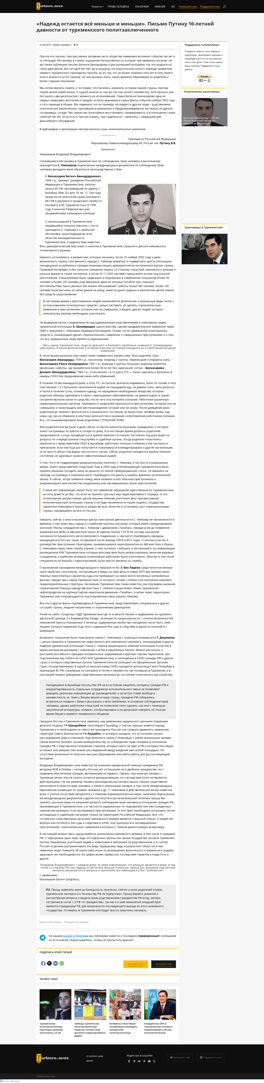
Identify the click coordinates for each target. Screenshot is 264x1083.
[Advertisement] (204, 175)
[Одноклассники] (128, 1061)
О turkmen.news (94, 1056)
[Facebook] (144, 1061)
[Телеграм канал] (134, 1061)
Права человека (118, 6)
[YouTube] (149, 1061)
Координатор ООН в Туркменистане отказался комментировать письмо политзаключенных (158, 1028)
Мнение (160, 6)
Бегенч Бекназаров (51, 922)
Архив (89, 1060)
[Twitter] (154, 1061)
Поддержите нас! (210, 6)
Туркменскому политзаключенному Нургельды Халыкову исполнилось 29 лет (51, 1028)
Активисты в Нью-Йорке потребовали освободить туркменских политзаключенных (123, 1028)
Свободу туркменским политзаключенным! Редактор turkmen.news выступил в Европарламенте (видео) (90, 1029)
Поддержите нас (212, 1057)
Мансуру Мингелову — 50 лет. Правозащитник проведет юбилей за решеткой (201, 120)
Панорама (142, 6)
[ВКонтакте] (139, 1061)
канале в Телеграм (75, 936)
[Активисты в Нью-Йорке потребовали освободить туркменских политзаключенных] (125, 1018)
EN (173, 6)
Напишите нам (181, 1057)
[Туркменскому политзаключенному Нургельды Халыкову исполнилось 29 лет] (55, 1018)
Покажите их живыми (77, 922)
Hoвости (97, 6)
